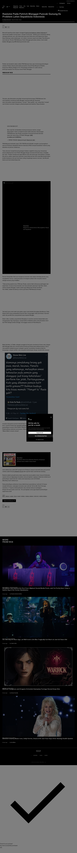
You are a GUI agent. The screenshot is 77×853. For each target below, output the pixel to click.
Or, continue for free (40, 439)
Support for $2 (39, 432)
